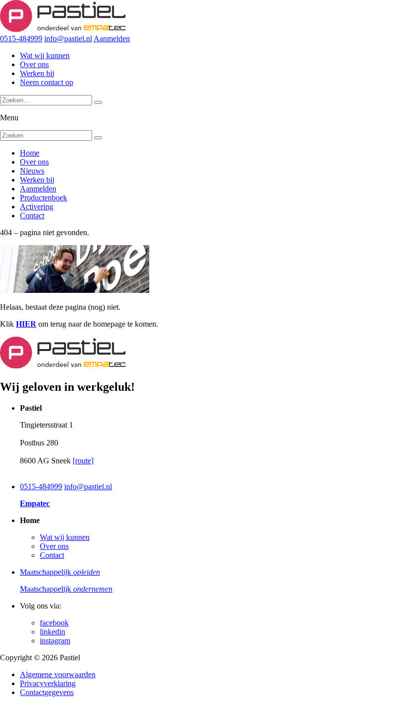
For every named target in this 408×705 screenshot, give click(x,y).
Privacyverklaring (48, 683)
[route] (83, 460)
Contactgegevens (47, 692)
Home (29, 153)
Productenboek (43, 197)
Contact (32, 215)
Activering (36, 206)
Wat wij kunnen (45, 55)
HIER (26, 324)
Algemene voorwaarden (58, 674)
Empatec (35, 503)
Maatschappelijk (60, 572)
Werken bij (37, 73)
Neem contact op (46, 82)
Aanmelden (112, 38)
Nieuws (32, 171)
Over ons (34, 64)
